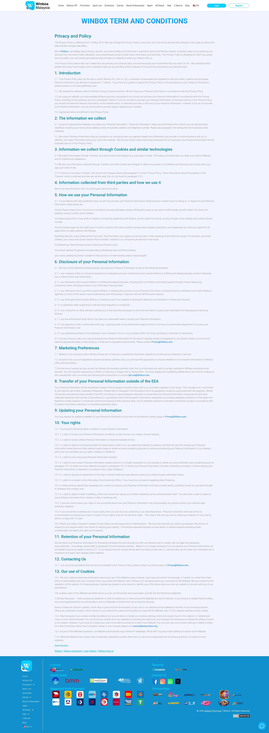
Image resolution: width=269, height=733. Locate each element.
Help (169, 5)
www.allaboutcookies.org (145, 626)
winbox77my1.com (212, 711)
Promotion (85, 5)
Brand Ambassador (135, 5)
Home (61, 5)
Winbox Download (72, 651)
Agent (150, 5)
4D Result (159, 5)
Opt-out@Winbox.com (138, 375)
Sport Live (97, 5)
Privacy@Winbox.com (162, 342)
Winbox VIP (72, 5)
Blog (187, 5)
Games (120, 5)
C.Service (178, 5)
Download (109, 5)
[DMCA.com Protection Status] (241, 717)
